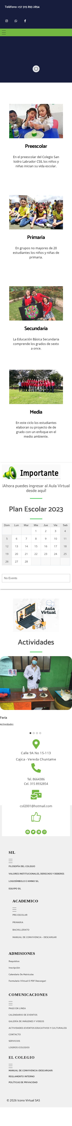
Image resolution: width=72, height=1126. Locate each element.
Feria (3, 718)
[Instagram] (6, 20)
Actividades (6, 724)
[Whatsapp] (15, 20)
